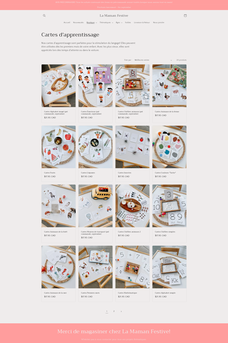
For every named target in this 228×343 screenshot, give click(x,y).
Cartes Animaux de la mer (55, 293)
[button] (44, 15)
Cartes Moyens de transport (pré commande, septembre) (95, 233)
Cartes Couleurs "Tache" (165, 173)
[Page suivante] (121, 311)
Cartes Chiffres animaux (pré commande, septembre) (130, 113)
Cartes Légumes (88, 173)
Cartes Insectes (124, 173)
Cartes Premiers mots (90, 293)
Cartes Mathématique (127, 293)
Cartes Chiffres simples (165, 232)
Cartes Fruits (49, 173)
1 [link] (106, 311)
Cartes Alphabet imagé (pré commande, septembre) (56, 113)
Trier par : (128, 60)
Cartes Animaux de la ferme (167, 112)
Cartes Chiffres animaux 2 (129, 232)
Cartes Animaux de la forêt (55, 232)
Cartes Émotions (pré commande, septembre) (91, 113)
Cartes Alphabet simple (165, 293)
